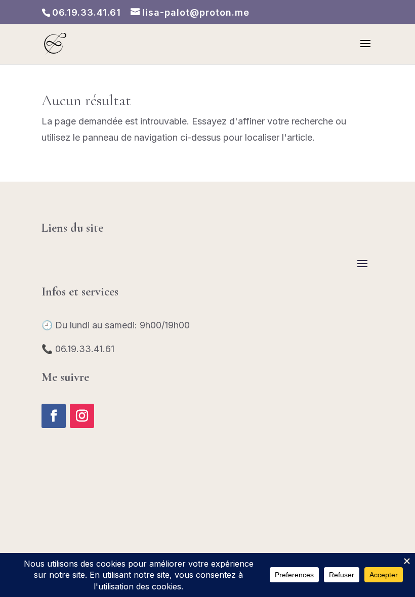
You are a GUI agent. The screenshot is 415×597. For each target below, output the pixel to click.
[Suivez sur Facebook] (54, 416)
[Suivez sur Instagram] (82, 416)
